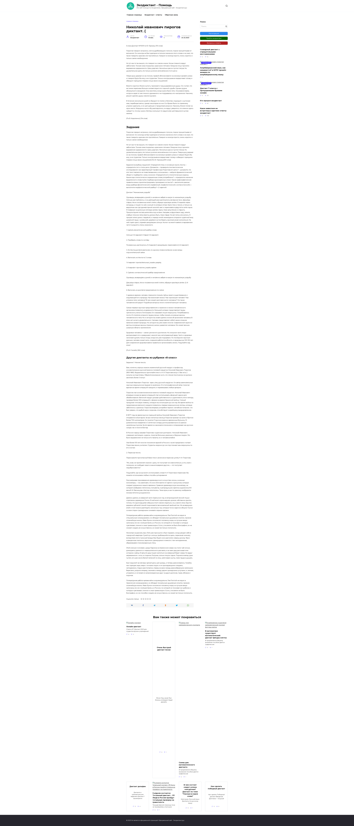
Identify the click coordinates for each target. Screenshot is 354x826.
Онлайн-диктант (133, 626)
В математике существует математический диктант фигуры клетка (216, 634)
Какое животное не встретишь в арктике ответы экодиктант (213, 110)
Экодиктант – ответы (153, 15)
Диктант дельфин (138, 786)
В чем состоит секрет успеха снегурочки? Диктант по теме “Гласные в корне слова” (190, 790)
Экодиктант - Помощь (154, 5)
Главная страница (134, 15)
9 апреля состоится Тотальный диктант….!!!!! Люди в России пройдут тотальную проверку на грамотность (164, 797)
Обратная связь (171, 15)
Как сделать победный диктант (216, 787)
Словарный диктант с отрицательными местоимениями (210, 52)
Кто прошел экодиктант (211, 101)
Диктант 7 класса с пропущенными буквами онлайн (211, 90)
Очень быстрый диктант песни (164, 649)
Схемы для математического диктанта (187, 765)
